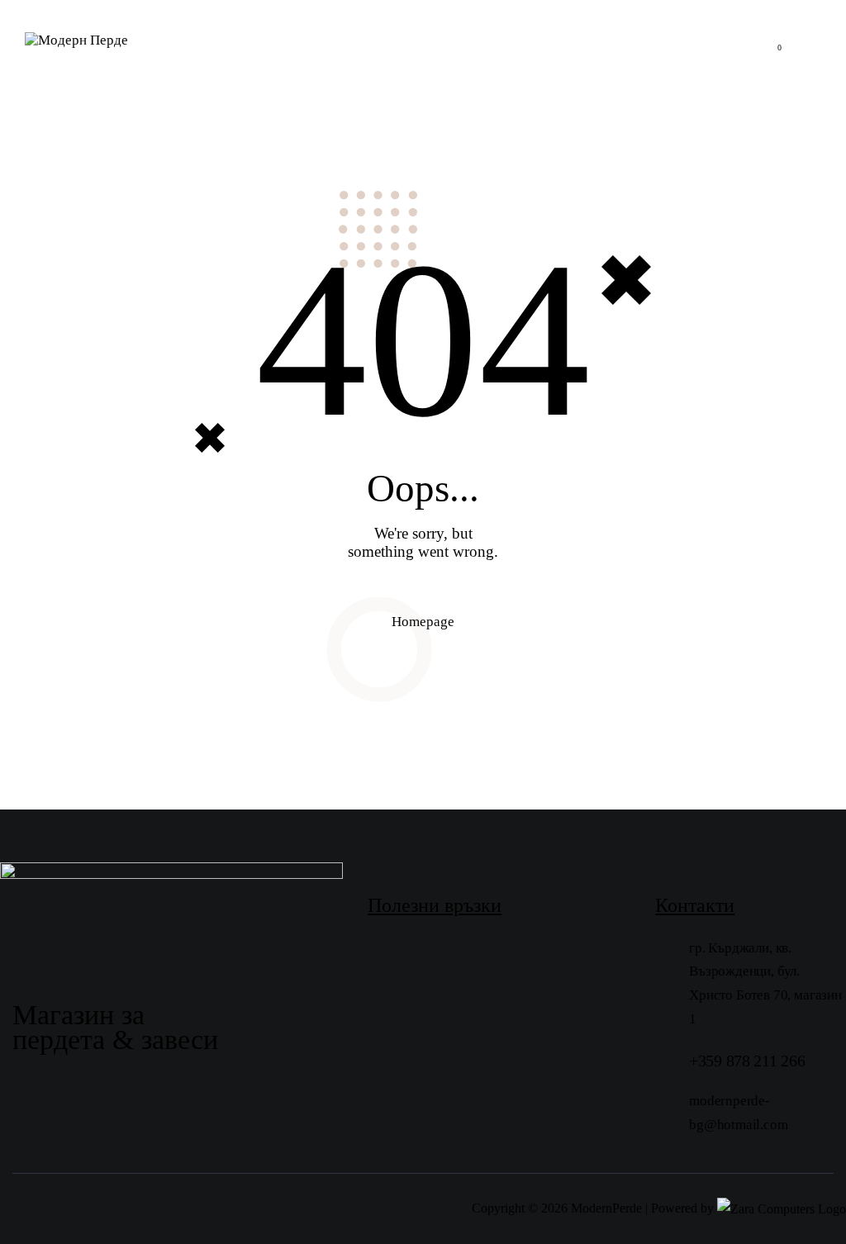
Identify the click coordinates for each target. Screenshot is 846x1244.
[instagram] (427, 1099)
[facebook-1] (386, 1099)
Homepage (423, 621)
